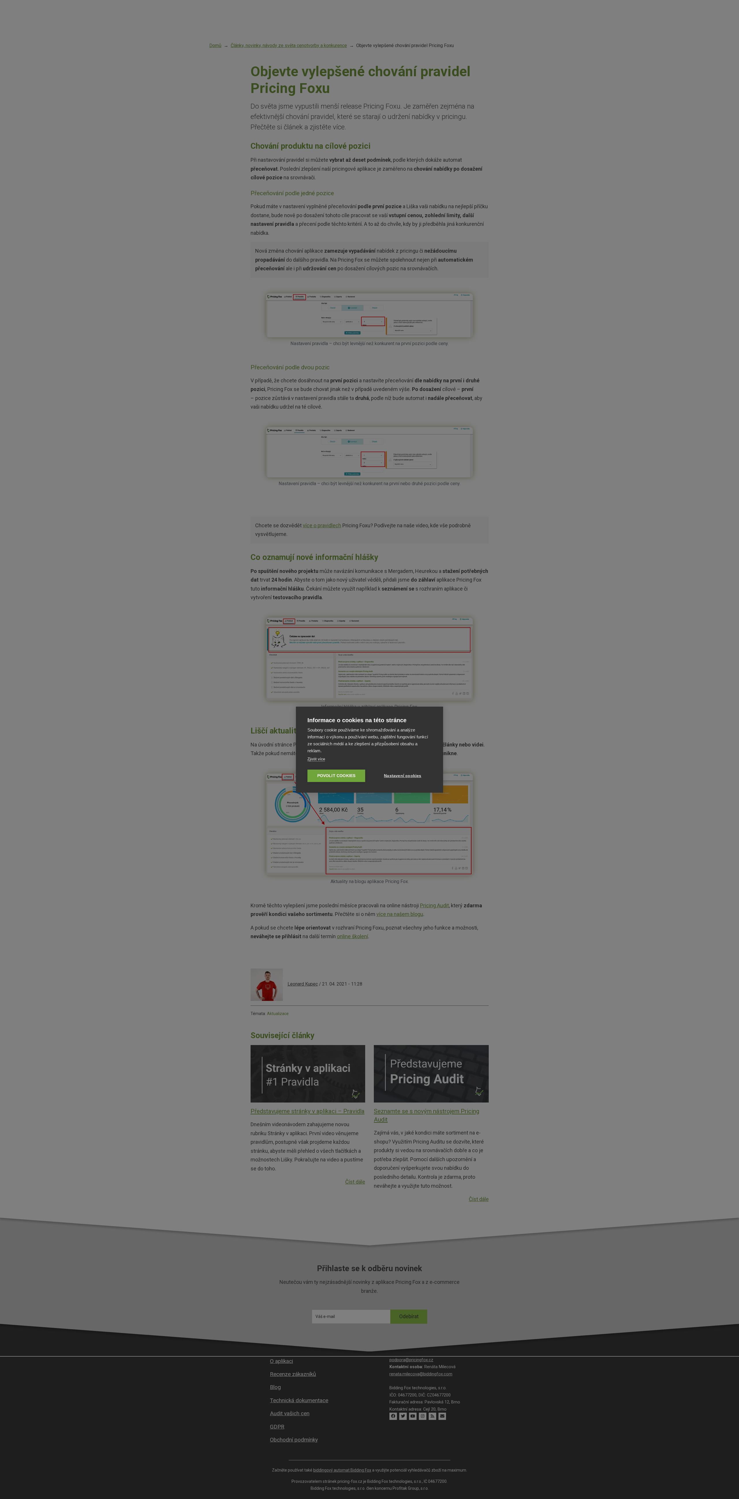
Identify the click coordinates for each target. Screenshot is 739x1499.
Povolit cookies (336, 776)
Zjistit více (316, 759)
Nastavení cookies (402, 776)
